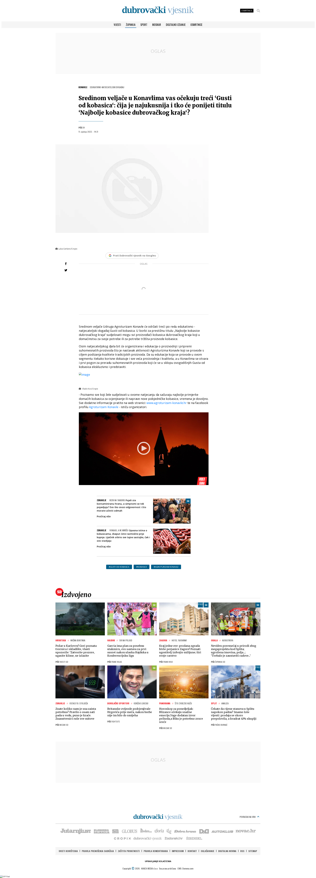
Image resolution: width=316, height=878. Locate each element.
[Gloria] (159, 831)
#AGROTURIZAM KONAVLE (166, 566)
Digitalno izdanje (175, 25)
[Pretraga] (258, 10)
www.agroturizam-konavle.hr (166, 403)
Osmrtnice (196, 25)
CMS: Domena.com (185, 868)
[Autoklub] (222, 831)
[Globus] (129, 831)
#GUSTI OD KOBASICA (119, 566)
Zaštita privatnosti (129, 851)
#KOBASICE (141, 566)
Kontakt (192, 851)
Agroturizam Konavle (103, 407)
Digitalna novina (227, 851)
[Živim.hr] (146, 831)
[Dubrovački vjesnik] (147, 838)
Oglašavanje (207, 851)
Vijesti (117, 25)
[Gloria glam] (169, 831)
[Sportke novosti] (115, 831)
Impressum (178, 851)
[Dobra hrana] (185, 831)
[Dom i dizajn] (204, 831)
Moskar (156, 25)
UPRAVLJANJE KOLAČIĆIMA (158, 861)
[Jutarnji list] (75, 831)
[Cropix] (122, 838)
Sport (143, 25)
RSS (242, 851)
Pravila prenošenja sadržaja (98, 851)
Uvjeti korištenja (68, 851)
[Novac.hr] (246, 831)
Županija (130, 25)
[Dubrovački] (158, 10)
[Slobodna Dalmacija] (101, 831)
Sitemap (252, 851)
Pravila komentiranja (156, 851)
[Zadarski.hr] (173, 838)
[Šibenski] (194, 838)
